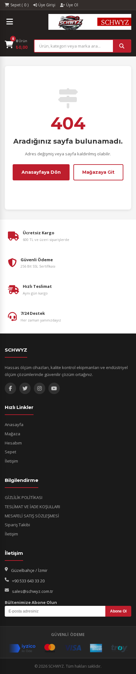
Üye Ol (72, 5)
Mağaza (12, 434)
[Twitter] (25, 388)
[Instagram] (39, 388)
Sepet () (19, 5)
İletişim (11, 461)
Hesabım (13, 443)
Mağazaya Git (98, 172)
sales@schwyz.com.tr (32, 591)
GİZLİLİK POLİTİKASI (23, 497)
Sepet (10, 452)
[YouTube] (54, 388)
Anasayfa (14, 424)
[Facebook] (10, 388)
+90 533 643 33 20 (28, 581)
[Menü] (10, 22)
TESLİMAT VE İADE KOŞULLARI (32, 506)
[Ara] (122, 46)
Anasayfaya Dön (41, 172)
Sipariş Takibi (17, 525)
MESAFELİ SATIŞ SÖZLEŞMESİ (32, 516)
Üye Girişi (46, 5)
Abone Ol (118, 611)
